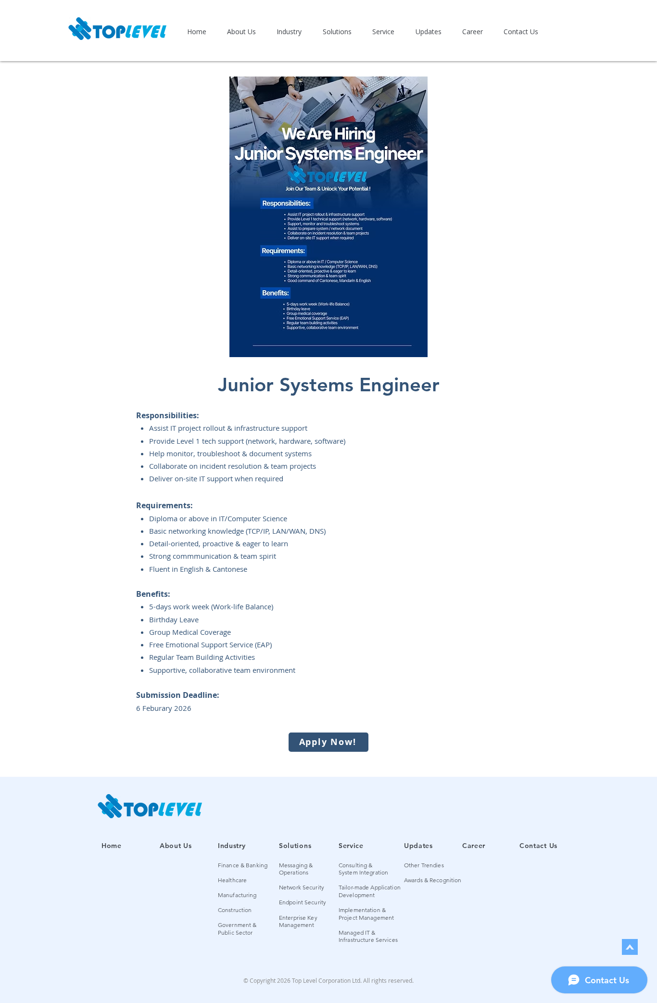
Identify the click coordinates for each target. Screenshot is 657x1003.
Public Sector (235, 932)
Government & (237, 924)
